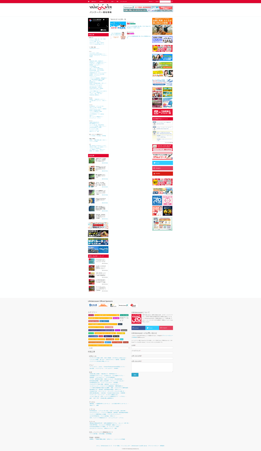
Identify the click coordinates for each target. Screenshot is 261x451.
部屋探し (91, 140)
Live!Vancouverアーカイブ (94, 48)
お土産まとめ (92, 63)
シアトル (121, 417)
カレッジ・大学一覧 (93, 124)
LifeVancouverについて (106, 445)
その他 (112, 1)
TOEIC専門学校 (101, 124)
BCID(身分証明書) (93, 70)
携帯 (90, 101)
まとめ (128, 23)
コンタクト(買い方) (103, 91)
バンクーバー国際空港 (102, 108)
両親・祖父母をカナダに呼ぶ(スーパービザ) (98, 145)
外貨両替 (101, 88)
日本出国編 (98, 135)
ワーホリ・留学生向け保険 (94, 67)
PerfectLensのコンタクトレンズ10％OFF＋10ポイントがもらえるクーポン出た (101, 260)
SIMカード (104, 100)
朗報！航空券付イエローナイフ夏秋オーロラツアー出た (100, 176)
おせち (97, 52)
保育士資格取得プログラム (94, 123)
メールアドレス (136, 350)
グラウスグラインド (93, 108)
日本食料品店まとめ (93, 72)
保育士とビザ (102, 149)
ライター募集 (116, 445)
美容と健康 (132, 33)
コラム (117, 339)
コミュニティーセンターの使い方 (96, 85)
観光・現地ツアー (104, 321)
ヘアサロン (92, 93)
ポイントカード (99, 84)
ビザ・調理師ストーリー (94, 149)
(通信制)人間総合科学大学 (94, 122)
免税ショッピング (93, 68)
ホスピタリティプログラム (94, 130)
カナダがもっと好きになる (94, 40)
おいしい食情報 (108, 327)
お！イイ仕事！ (120, 333)
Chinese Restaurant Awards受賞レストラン (98, 54)
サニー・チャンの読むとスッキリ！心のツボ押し (100, 345)
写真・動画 (116, 336)
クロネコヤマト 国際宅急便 (97, 80)
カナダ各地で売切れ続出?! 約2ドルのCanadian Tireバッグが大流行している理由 (100, 281)
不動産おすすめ (107, 336)
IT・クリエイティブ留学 (94, 128)
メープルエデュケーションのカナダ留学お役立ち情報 (101, 330)
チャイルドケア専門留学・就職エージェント (98, 126)
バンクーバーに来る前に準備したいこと (97, 44)
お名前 (134, 345)
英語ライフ (107, 342)
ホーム (98, 445)
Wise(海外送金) (100, 68)
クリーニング (98, 89)
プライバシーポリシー (167, 335)
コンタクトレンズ (93, 76)
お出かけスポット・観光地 (94, 42)
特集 (117, 1)
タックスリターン (97, 75)
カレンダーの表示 (168, 142)
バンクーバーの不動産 (94, 141)
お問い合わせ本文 (137, 361)
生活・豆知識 (107, 357)
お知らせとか (93, 1)
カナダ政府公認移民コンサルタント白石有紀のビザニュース (103, 324)
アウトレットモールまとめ (94, 71)
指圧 (98, 131)
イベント (118, 330)
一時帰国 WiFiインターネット (99, 99)
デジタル (126, 342)
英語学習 (102, 42)
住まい (120, 324)
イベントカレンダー (123, 1)
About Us (150, 1)
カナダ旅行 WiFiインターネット (95, 100)
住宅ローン (105, 140)
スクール (91, 315)
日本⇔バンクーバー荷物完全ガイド (96, 92)
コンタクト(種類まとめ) (94, 91)
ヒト (108, 1)
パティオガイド (104, 55)
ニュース (91, 333)
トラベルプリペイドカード (94, 112)
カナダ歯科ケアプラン (100, 63)
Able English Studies (93, 321)
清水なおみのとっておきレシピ (96, 327)
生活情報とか (101, 1)
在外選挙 (91, 74)
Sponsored (124, 330)
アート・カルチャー (117, 342)
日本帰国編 (104, 135)
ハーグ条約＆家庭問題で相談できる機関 (97, 79)
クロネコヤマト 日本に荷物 (99, 74)
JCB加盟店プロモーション (101, 62)
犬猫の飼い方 (100, 61)
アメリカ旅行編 (101, 114)
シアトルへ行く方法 (99, 106)
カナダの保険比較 (93, 66)
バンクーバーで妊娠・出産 (96, 357)
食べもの (99, 41)
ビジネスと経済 (110, 339)
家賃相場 (92, 377)
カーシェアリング (113, 417)
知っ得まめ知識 (132, 23)
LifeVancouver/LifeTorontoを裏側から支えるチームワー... (101, 200)
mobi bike (100, 87)
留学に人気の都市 (100, 70)
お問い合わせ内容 (137, 356)
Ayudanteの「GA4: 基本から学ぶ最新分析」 (105, 333)
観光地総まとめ (92, 81)
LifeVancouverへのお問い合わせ (139, 445)
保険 (90, 80)
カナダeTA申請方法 (93, 114)
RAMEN (91, 56)
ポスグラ (101, 150)
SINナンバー (104, 83)
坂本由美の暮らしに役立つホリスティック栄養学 (100, 318)
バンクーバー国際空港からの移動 (96, 111)
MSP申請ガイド (92, 62)
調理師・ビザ (92, 150)
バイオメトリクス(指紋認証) (95, 78)
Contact (157, 1)
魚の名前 (91, 55)
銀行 (95, 93)
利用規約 (135, 337)
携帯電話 (91, 99)
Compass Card (92, 84)
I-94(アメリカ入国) (93, 107)
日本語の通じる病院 (93, 61)
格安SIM (91, 75)
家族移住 (97, 150)
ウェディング (92, 89)
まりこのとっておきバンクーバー (96, 339)
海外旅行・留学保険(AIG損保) (95, 83)
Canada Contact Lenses (94, 88)
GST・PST (100, 93)
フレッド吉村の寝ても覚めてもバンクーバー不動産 (107, 315)
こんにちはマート (100, 377)
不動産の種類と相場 (97, 140)
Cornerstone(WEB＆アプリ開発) (95, 127)
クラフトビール (97, 55)
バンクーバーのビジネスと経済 (96, 342)
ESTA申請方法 (92, 106)
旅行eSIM (99, 107)
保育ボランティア (93, 131)
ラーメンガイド (92, 52)
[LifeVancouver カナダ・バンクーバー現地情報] (88, 1)
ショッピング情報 (93, 41)
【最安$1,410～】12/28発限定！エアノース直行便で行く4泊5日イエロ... (101, 160)
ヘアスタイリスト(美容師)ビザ (95, 148)
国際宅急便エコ (104, 78)
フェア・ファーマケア (102, 72)
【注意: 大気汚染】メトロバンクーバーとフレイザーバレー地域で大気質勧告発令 (101, 274)
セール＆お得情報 (93, 336)
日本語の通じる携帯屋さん (107, 398)
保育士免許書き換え (93, 87)
